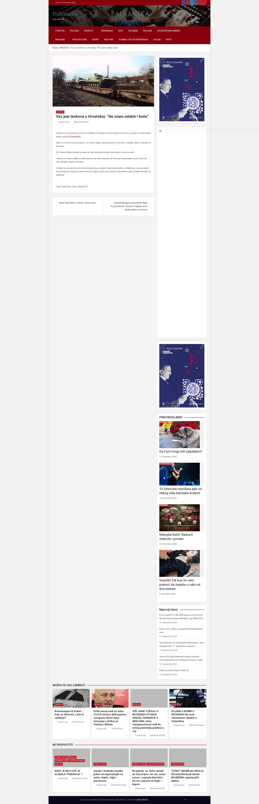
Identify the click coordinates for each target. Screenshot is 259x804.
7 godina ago (178, 785)
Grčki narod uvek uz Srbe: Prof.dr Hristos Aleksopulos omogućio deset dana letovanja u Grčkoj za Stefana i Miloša (110, 718)
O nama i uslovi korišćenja (133, 39)
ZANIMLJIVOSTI (165, 463)
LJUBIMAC (163, 422)
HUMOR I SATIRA (61, 757)
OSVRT (95, 39)
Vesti (168, 39)
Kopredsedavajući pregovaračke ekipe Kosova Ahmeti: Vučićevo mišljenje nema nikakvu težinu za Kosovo (129, 206)
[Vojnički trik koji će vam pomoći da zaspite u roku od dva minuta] (179, 550)
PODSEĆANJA (60, 761)
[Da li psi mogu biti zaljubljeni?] (179, 421)
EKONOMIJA (107, 31)
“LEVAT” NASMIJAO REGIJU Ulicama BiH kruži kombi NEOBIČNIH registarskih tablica (187, 775)
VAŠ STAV (108, 39)
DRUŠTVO (88, 31)
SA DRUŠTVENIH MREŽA (168, 31)
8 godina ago (63, 122)
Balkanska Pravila (81, 122)
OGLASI (157, 39)
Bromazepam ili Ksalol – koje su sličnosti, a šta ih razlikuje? (69, 714)
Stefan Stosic (78, 722)
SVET (120, 31)
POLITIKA (74, 31)
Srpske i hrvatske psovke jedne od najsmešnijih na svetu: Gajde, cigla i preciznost (108, 775)
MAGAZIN (60, 39)
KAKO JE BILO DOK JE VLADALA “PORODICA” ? (68, 772)
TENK (73, 187)
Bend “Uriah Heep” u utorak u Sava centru (77, 203)
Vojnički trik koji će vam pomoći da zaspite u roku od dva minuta (179, 584)
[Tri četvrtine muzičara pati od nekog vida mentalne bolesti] (179, 462)
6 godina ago (101, 785)
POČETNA (60, 31)
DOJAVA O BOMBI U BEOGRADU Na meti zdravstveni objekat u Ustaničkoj (184, 716)
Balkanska (65, 14)
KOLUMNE (133, 31)
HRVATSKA (66, 187)
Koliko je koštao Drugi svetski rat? (174, 670)
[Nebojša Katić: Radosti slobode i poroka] (179, 504)
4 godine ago (101, 728)
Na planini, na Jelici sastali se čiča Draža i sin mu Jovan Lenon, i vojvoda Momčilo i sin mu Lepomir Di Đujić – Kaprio (148, 777)
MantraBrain (142, 799)
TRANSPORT (82, 187)
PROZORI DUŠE (79, 39)
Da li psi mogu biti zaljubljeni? (180, 451)
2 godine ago (62, 722)
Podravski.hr (75, 136)
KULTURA (147, 31)
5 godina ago (62, 778)
